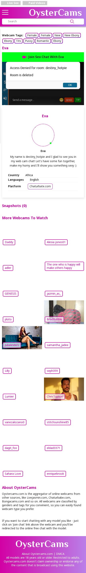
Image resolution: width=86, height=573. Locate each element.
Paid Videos (36, 3)
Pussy (29, 41)
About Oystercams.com (37, 554)
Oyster (55, 12)
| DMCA (59, 554)
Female (32, 35)
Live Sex (12, 3)
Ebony (8, 41)
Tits (18, 41)
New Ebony (71, 35)
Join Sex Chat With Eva (46, 57)
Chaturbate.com (40, 186)
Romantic (43, 41)
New (57, 35)
